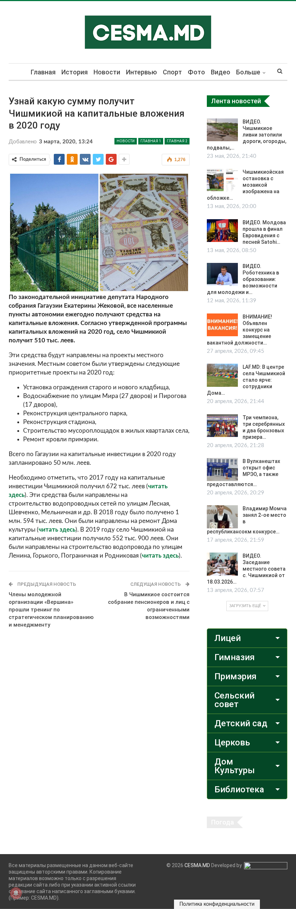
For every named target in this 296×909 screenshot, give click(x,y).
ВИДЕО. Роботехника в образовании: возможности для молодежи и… (243, 279)
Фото (196, 72)
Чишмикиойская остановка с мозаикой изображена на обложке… (245, 185)
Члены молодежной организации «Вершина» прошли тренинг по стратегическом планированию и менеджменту (51, 609)
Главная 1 (150, 141)
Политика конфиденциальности (216, 904)
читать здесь (57, 530)
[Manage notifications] (16, 893)
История (74, 72)
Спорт (172, 72)
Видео (220, 72)
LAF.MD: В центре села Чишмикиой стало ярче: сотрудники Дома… (246, 380)
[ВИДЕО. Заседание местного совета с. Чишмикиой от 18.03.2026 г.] (222, 564)
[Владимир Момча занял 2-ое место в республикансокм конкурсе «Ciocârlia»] (222, 516)
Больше (248, 72)
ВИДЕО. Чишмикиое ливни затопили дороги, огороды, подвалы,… (246, 135)
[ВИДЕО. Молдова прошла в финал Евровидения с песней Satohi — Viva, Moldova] (222, 230)
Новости (106, 72)
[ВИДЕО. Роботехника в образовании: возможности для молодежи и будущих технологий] (222, 274)
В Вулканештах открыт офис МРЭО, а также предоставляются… (243, 472)
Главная (43, 72)
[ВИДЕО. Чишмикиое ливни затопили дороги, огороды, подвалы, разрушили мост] (222, 130)
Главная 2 (177, 141)
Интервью (141, 72)
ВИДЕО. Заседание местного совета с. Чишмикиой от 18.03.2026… (246, 569)
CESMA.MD (197, 865)
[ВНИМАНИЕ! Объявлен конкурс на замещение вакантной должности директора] (222, 325)
